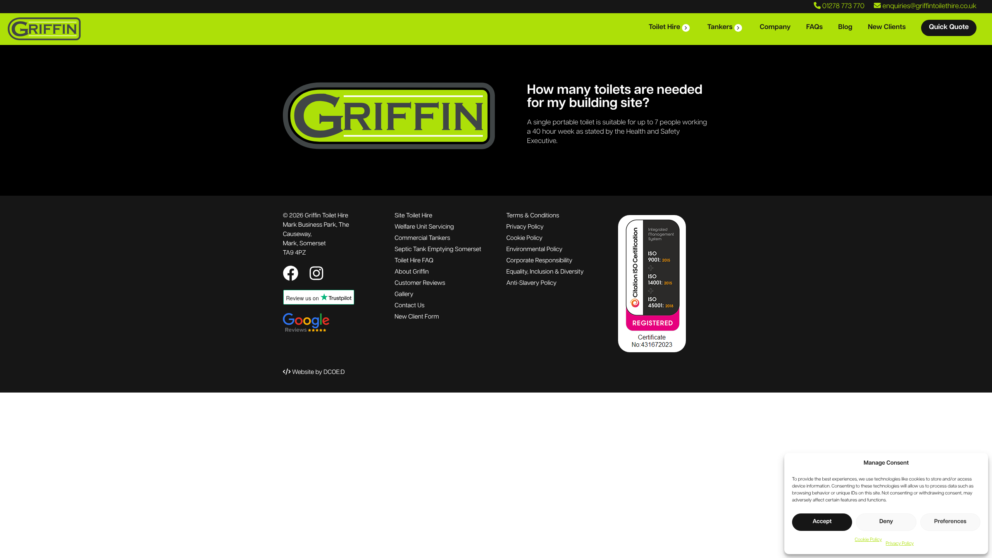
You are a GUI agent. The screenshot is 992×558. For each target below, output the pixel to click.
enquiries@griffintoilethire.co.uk (928, 6)
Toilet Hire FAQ (413, 261)
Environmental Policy (534, 249)
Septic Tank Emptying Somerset (437, 249)
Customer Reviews (419, 283)
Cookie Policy (868, 539)
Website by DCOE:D (318, 372)
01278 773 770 (843, 6)
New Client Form (416, 317)
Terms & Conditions (532, 216)
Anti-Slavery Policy (531, 283)
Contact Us (409, 306)
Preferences (950, 522)
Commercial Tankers (422, 238)
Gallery (403, 294)
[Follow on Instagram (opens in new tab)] (316, 275)
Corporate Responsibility (539, 261)
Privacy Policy (900, 543)
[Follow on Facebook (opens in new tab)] (292, 275)
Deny (886, 522)
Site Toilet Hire (413, 216)
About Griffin (411, 272)
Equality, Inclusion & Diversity (545, 272)
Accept (822, 522)
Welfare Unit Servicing (424, 227)
